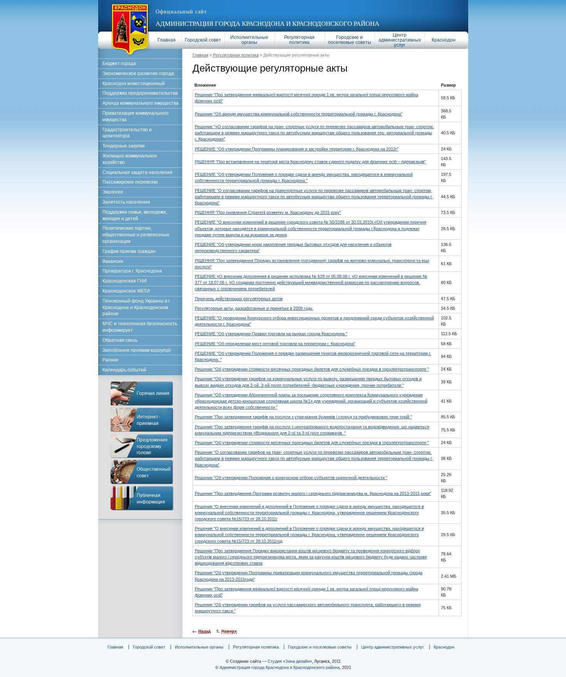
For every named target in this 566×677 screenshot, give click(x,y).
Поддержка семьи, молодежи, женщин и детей (134, 215)
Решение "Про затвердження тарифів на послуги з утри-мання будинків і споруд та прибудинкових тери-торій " (303, 417)
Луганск (322, 661)
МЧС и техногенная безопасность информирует (139, 327)
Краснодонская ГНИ (124, 281)
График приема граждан (129, 251)
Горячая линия (153, 393)
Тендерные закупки (123, 146)
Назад (204, 631)
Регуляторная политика (299, 40)
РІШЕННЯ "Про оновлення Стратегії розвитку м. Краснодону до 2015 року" (268, 212)
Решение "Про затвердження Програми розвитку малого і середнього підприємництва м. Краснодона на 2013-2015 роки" (313, 493)
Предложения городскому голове (152, 446)
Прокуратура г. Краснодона (132, 271)
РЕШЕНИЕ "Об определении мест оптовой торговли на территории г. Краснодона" (275, 343)
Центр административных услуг (399, 40)
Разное (110, 360)
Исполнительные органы (249, 40)
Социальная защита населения (137, 172)
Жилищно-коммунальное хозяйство (129, 159)
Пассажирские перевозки (130, 182)
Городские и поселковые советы (349, 40)
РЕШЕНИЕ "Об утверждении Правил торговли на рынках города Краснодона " (271, 333)
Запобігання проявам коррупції (136, 350)
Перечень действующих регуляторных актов (239, 298)
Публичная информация (151, 499)
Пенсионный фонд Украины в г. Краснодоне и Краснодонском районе (136, 307)
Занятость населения (126, 202)
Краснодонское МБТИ (126, 291)
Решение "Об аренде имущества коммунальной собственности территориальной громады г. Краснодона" (298, 114)
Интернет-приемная (148, 420)
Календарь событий (124, 370)
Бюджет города (119, 63)
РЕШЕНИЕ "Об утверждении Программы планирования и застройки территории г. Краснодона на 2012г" (297, 149)
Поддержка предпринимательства (140, 93)
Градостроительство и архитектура (127, 133)
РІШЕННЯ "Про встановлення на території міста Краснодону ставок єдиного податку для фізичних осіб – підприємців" (310, 161)
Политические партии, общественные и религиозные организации (135, 235)
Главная (166, 40)
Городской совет (203, 40)
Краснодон (443, 40)
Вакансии (112, 261)
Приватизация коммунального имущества (135, 116)
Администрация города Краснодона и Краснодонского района (267, 23)
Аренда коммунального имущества (140, 103)
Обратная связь (119, 340)
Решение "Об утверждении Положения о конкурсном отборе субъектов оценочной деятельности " (291, 477)
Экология (112, 192)
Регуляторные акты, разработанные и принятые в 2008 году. (254, 308)
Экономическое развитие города (138, 73)
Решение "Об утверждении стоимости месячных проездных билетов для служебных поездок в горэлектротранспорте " (312, 369)
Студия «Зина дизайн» (290, 661)
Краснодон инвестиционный (133, 83)
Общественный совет (154, 472)
